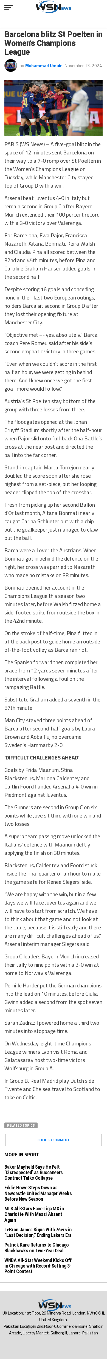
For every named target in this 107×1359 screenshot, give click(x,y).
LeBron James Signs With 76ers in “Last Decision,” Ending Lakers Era (38, 1232)
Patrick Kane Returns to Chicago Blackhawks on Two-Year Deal (36, 1247)
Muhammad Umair (43, 65)
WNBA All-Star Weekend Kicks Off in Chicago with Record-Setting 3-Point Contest (38, 1265)
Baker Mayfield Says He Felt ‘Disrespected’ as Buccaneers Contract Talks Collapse (33, 1172)
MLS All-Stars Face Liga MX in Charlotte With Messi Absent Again (34, 1214)
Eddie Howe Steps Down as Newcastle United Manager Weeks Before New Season (38, 1193)
